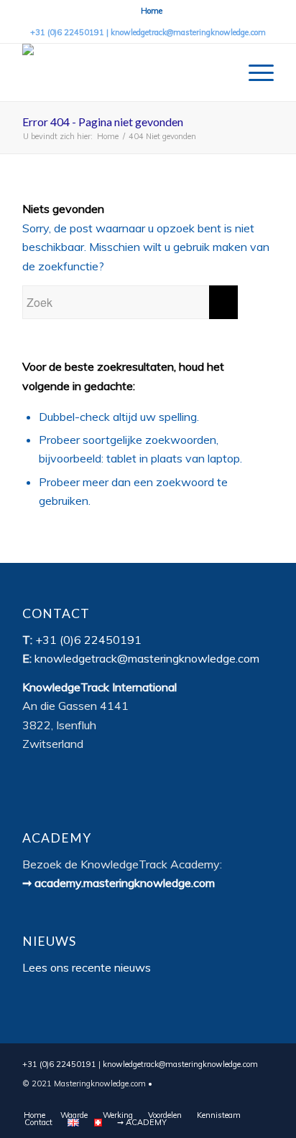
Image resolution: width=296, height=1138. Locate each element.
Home (151, 11)
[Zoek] (220, 72)
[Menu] (254, 72)
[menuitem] (152, 10)
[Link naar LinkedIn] (263, 1100)
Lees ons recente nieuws (86, 967)
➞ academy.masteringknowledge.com (118, 883)
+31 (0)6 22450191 (67, 32)
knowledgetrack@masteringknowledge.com (188, 32)
